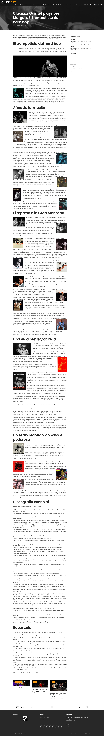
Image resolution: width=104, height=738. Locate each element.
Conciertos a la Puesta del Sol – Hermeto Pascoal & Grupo (79, 52)
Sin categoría (18, 682)
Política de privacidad (22, 733)
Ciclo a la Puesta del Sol (75, 68)
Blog (35, 682)
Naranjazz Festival (18, 688)
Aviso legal (15, 733)
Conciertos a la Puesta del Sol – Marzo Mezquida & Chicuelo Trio (80, 49)
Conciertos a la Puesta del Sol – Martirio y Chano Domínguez (39, 691)
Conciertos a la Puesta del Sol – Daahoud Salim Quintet (58, 695)
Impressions (73, 71)
